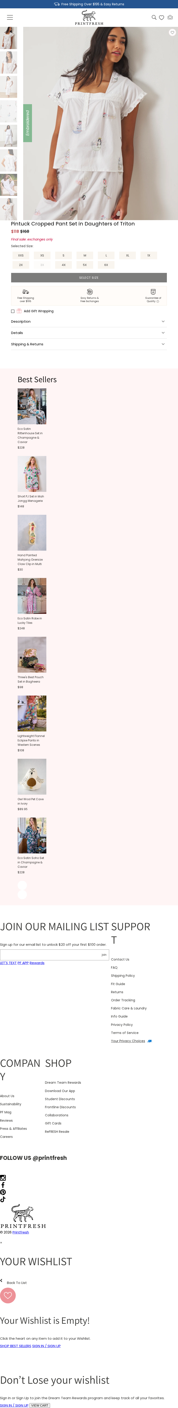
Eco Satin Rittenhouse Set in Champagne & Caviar (30, 435)
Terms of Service (125, 1032)
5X (85, 265)
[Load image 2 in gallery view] (8, 62)
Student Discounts (60, 1099)
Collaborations (56, 1115)
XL (127, 255)
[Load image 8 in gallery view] (8, 209)
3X (45, 266)
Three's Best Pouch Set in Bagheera (31, 679)
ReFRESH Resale (57, 1131)
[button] (10, 17)
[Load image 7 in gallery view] (8, 185)
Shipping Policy (123, 975)
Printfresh (21, 1232)
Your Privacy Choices (128, 1041)
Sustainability (10, 1104)
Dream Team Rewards (63, 1082)
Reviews (6, 1120)
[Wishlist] (161, 17)
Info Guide (119, 1016)
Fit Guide (118, 984)
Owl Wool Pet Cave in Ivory (31, 801)
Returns (117, 992)
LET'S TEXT (8, 962)
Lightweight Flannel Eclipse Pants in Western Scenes (31, 740)
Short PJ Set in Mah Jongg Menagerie (31, 498)
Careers (6, 1136)
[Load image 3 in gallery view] (8, 87)
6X (106, 265)
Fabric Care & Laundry (129, 1008)
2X (21, 265)
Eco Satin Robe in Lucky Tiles (30, 620)
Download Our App (60, 1091)
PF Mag (5, 1112)
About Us (7, 1096)
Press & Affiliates (13, 1128)
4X (64, 265)
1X (148, 255)
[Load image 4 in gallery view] (8, 111)
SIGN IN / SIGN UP (46, 1345)
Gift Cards (53, 1123)
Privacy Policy (122, 1024)
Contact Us (120, 959)
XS (42, 255)
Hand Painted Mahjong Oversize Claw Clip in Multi (30, 559)
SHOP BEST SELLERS (15, 1345)
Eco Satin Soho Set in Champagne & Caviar (31, 862)
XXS (21, 255)
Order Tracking (123, 1000)
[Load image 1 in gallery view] (8, 38)
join (104, 954)
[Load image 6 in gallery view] (8, 160)
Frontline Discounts (60, 1107)
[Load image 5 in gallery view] (8, 136)
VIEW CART (39, 1405)
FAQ (114, 967)
